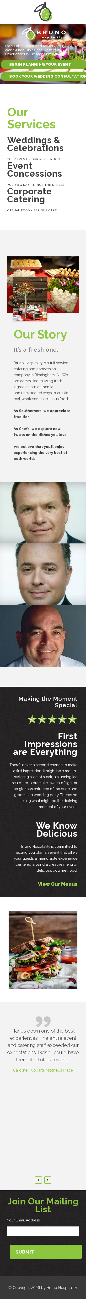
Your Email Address (25, 1220)
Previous (38, 1180)
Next (47, 1180)
